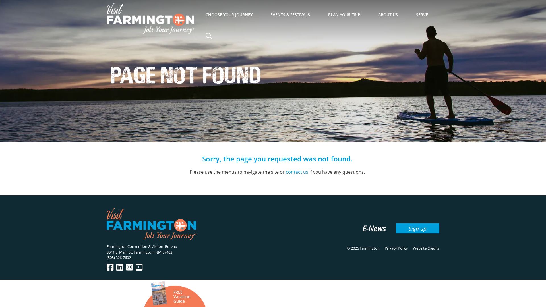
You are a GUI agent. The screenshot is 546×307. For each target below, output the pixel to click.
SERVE (422, 14)
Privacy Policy (396, 248)
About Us (388, 14)
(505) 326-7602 (119, 257)
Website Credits (426, 248)
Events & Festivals (290, 14)
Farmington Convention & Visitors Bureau (142, 246)
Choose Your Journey (229, 14)
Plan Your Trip (344, 14)
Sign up (418, 228)
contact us (297, 172)
